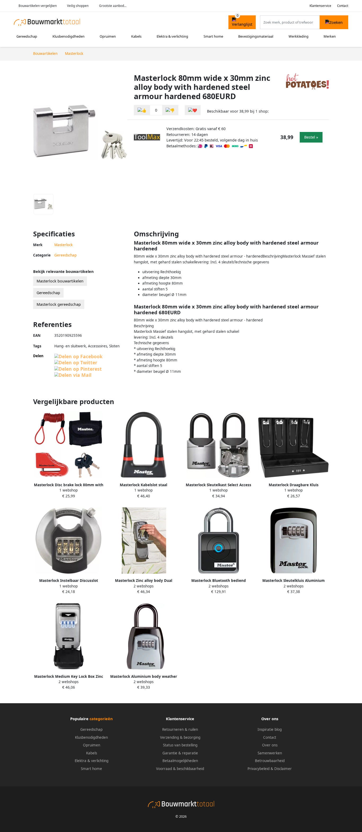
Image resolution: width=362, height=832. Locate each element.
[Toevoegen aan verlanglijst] (193, 110)
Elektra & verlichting (172, 36)
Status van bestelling (180, 745)
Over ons (269, 745)
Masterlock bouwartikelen (60, 281)
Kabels (136, 36)
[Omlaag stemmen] (170, 110)
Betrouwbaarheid (270, 760)
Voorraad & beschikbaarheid (180, 768)
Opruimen (108, 36)
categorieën (101, 718)
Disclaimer (283, 768)
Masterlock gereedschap (59, 304)
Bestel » (311, 137)
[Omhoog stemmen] (142, 110)
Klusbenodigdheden (68, 36)
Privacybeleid (259, 768)
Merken (330, 36)
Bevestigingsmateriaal (255, 36)
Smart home (213, 36)
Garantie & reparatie (180, 753)
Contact (342, 6)
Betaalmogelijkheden (180, 760)
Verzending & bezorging (180, 737)
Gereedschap (26, 36)
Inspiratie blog (270, 729)
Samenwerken (270, 753)
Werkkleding (298, 36)
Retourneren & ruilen (180, 729)
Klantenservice (320, 6)
